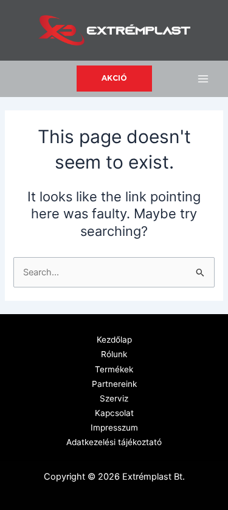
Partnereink (114, 384)
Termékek (114, 369)
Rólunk (114, 354)
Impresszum (114, 427)
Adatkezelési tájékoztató (114, 442)
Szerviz (114, 398)
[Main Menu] (203, 79)
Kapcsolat (114, 413)
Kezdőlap (114, 339)
